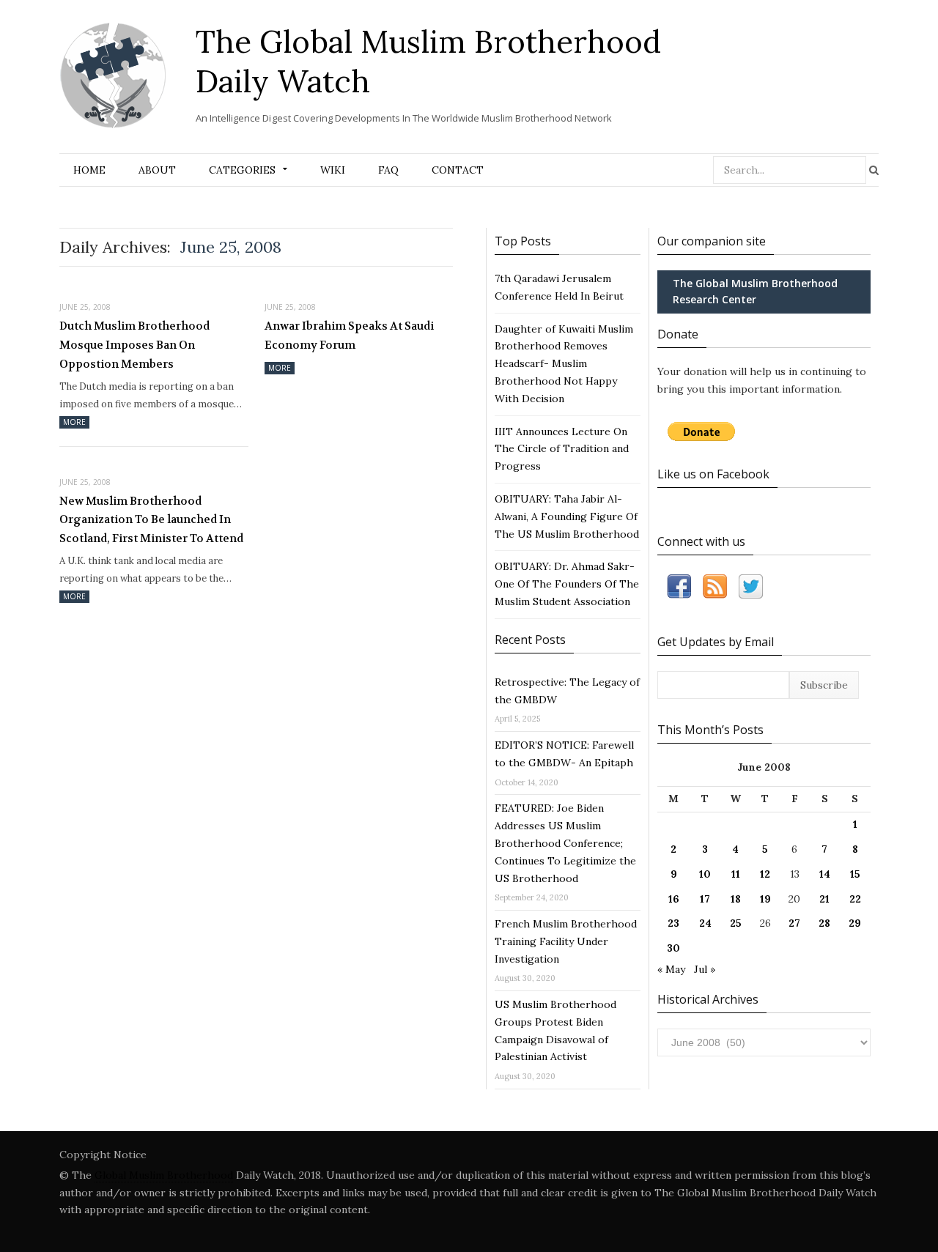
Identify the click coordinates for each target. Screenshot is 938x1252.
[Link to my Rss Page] (715, 589)
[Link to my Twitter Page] (751, 589)
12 (765, 874)
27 (794, 923)
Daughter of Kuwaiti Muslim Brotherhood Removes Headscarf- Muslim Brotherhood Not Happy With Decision (564, 363)
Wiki (332, 170)
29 (855, 923)
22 (855, 898)
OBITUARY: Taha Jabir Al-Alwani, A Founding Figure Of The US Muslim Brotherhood (567, 516)
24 (705, 923)
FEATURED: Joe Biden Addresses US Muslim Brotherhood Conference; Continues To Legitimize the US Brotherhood (565, 842)
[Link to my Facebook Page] (679, 589)
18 (736, 898)
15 (855, 874)
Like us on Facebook (713, 474)
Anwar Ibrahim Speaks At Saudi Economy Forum (349, 335)
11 (735, 874)
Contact (458, 170)
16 (673, 898)
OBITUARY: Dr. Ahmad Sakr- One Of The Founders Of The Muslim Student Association (567, 584)
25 (736, 923)
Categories (242, 170)
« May (671, 969)
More (74, 422)
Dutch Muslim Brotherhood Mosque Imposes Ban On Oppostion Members (134, 345)
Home (89, 170)
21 (824, 898)
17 (705, 898)
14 (824, 874)
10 (705, 874)
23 (673, 923)
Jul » (704, 969)
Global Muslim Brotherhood (164, 1175)
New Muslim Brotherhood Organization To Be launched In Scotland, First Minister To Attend (151, 520)
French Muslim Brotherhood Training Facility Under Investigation (566, 941)
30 (673, 948)
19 (765, 898)
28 (824, 923)
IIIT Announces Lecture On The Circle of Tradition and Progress (562, 449)
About (157, 170)
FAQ (388, 170)
